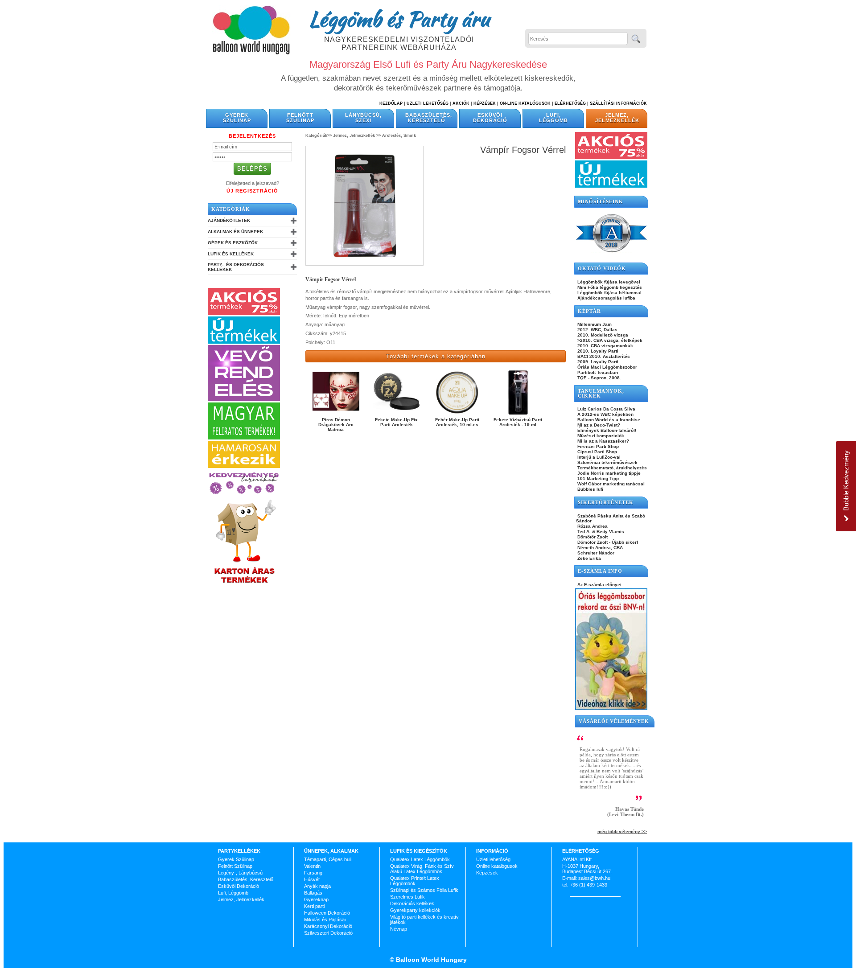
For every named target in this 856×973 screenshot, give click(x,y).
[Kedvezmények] (244, 495)
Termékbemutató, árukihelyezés (611, 467)
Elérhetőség (570, 103)
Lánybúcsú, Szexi (363, 117)
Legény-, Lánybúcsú (240, 872)
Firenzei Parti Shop (597, 446)
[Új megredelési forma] (244, 399)
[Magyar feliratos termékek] (244, 438)
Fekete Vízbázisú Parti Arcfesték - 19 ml (518, 422)
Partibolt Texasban (597, 372)
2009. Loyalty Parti (597, 361)
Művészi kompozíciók (600, 435)
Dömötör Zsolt (592, 536)
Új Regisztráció (252, 190)
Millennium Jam (594, 324)
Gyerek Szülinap (237, 117)
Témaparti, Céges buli (327, 859)
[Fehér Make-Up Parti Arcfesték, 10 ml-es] (457, 414)
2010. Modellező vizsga (602, 335)
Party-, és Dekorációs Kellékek (236, 267)
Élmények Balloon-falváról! (606, 430)
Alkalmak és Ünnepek (235, 231)
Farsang (313, 872)
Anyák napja (317, 886)
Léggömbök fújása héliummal (609, 292)
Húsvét (312, 879)
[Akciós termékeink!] (244, 313)
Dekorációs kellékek (412, 903)
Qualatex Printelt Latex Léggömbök (414, 880)
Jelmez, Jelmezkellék (617, 117)
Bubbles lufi (589, 489)
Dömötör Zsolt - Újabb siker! (607, 542)
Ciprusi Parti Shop (596, 451)
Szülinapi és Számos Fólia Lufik (424, 890)
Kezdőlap (391, 103)
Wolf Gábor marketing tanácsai (610, 483)
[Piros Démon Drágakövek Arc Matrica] (336, 414)
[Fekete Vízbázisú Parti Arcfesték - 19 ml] (517, 414)
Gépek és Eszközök (233, 242)
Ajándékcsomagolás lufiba (605, 298)
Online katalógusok (497, 866)
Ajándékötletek (229, 220)
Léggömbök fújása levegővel (608, 281)
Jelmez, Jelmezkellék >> (357, 135)
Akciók (461, 103)
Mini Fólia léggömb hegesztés (609, 287)
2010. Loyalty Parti (597, 351)
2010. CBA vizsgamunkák (604, 345)
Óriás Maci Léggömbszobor (606, 367)
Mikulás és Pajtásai (325, 919)
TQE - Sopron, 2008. (598, 377)
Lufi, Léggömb (553, 117)
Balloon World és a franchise (608, 419)
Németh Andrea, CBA (599, 547)
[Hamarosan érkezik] (244, 466)
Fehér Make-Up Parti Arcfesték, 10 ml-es (457, 422)
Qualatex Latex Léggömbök (420, 859)
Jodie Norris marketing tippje (608, 473)
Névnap (398, 929)
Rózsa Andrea (592, 526)
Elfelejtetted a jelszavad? (252, 183)
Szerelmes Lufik (407, 896)
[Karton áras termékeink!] (245, 583)
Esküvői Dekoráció (490, 117)
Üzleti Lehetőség (428, 103)
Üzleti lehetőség (493, 859)
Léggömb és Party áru (399, 19)
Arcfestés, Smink (399, 135)
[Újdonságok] (244, 342)
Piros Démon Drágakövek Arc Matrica (336, 424)
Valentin (312, 866)
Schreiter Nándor (595, 552)
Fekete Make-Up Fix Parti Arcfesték (396, 422)
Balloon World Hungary (430, 959)
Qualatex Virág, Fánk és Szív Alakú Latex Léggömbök (422, 868)
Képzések (484, 103)
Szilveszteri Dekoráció (328, 933)
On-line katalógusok (525, 103)
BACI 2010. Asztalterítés (603, 356)
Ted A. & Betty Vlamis (600, 531)
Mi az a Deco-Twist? (598, 425)
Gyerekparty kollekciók (415, 910)
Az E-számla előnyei (598, 584)
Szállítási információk (618, 103)
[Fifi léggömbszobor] (611, 708)
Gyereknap (316, 899)
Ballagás (313, 892)
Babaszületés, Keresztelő (428, 117)
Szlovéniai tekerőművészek (607, 462)
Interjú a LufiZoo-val (598, 457)
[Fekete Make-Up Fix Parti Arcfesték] (396, 414)
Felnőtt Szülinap (300, 117)
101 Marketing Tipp (597, 478)
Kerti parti (314, 906)
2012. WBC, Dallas (596, 329)
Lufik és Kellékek (231, 253)
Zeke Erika (588, 558)
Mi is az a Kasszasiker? (602, 441)
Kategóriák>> (318, 135)
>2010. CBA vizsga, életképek (609, 340)
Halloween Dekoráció (327, 913)
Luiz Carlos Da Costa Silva (605, 408)
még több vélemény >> (622, 831)
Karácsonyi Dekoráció (328, 926)
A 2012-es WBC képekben (605, 414)
